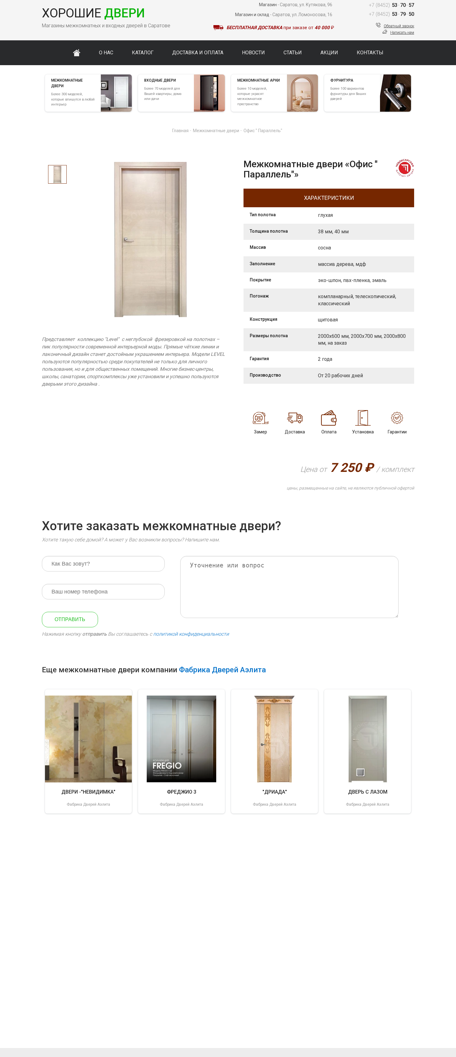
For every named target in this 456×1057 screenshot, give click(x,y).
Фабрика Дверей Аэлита (222, 669)
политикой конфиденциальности (191, 634)
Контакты (370, 53)
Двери (93, 13)
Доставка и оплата (197, 53)
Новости (253, 53)
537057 (391, 5)
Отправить (70, 619)
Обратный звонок (399, 26)
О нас (106, 53)
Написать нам (402, 32)
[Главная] (77, 52)
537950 (391, 14)
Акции (329, 53)
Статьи (293, 53)
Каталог (143, 53)
